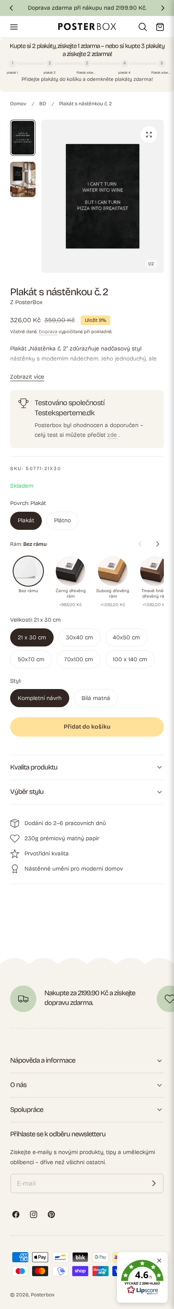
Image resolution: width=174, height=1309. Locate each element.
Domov (18, 104)
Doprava (48, 331)
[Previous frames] (139, 544)
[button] (13, 26)
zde (112, 434)
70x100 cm (78, 659)
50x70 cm (31, 659)
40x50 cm (126, 637)
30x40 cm (79, 637)
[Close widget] (159, 1261)
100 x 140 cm (130, 659)
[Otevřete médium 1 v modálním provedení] (149, 135)
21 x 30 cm (32, 637)
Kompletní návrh (40, 698)
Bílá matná (96, 698)
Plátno (62, 520)
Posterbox (42, 1295)
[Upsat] (154, 1183)
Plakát (26, 520)
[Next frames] (157, 544)
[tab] (22, 138)
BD (42, 104)
